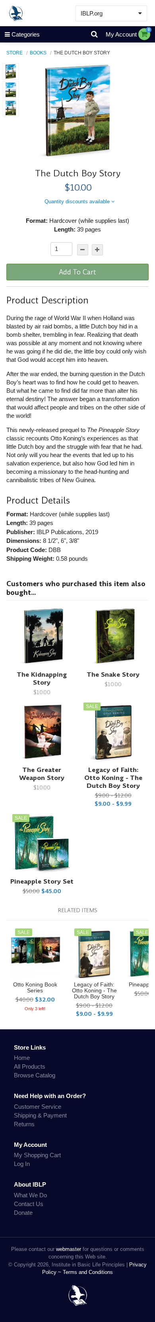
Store (14, 52)
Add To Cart (77, 272)
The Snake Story (113, 674)
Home (22, 1057)
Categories (26, 34)
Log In (22, 1163)
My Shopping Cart (37, 1155)
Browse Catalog (34, 1075)
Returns (24, 1124)
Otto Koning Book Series (35, 988)
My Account (121, 34)
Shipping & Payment (40, 1115)
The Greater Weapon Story (41, 773)
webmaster (68, 1249)
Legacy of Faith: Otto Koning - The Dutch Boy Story (113, 777)
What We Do (30, 1195)
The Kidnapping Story (42, 678)
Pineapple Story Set (42, 881)
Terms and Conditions (88, 1272)
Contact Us (28, 1203)
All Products (29, 1066)
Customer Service (37, 1106)
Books (38, 52)
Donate (23, 1212)
